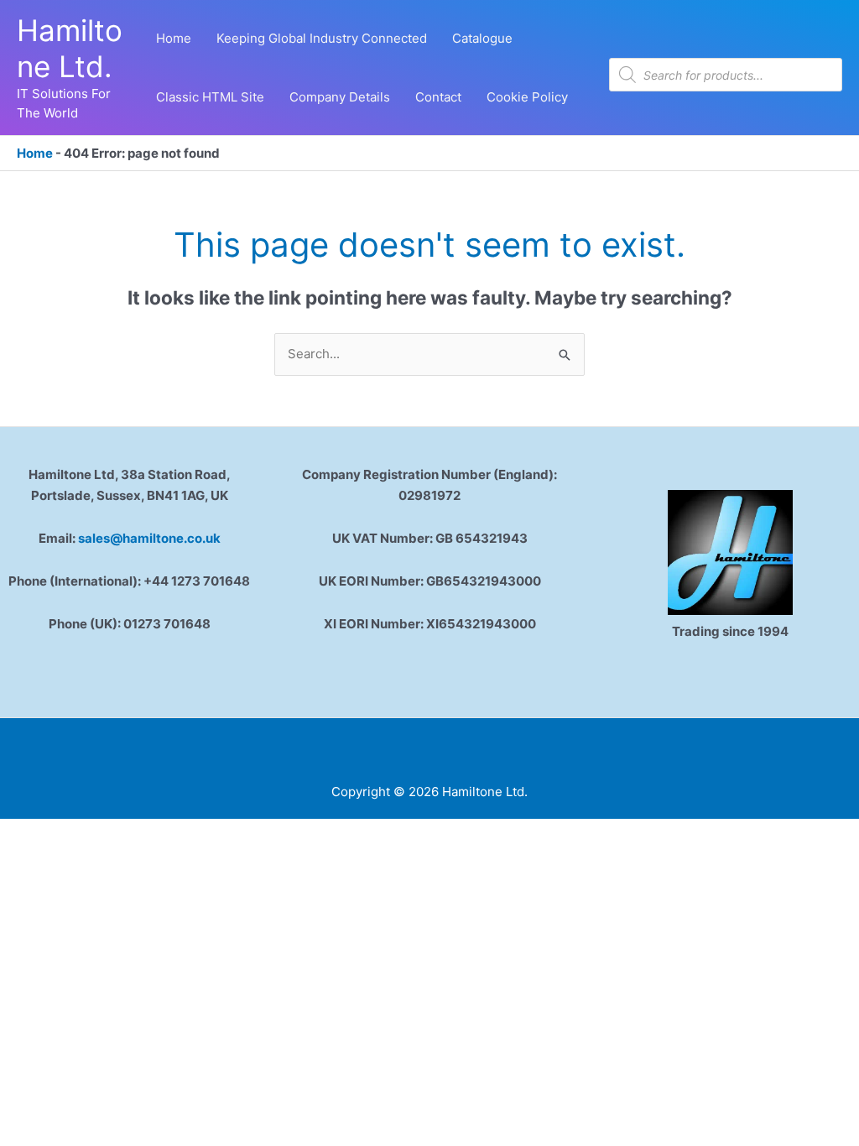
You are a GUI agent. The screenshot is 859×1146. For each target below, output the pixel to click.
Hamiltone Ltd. (69, 48)
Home (35, 153)
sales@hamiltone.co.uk (149, 538)
